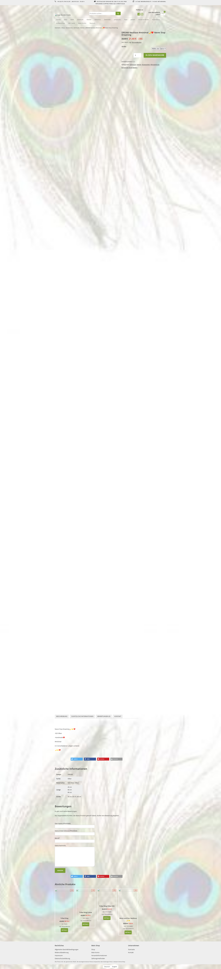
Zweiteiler (107, 19)
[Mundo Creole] (71, 15)
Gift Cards (71, 23)
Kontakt (117, 716)
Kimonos (98, 19)
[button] (77, 759)
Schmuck (80, 19)
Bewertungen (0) (103, 716)
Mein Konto (82, 23)
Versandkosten (136, 42)
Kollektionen (60, 23)
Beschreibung (61, 716)
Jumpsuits (117, 19)
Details (64, 930)
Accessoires (156, 19)
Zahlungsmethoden (98, 958)
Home (58, 19)
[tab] (62, 716)
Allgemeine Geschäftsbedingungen (66, 949)
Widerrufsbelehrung (61, 952)
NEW (72, 19)
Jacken (133, 19)
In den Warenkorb (154, 55)
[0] (163, 15)
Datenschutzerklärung (62, 958)
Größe (124, 46)
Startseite (57, 28)
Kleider (89, 19)
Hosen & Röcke (143, 19)
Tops (125, 19)
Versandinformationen (99, 955)
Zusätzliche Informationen (82, 716)
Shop (63, 28)
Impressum (59, 955)
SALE (65, 19)
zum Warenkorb (154, 12)
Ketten (82, 28)
